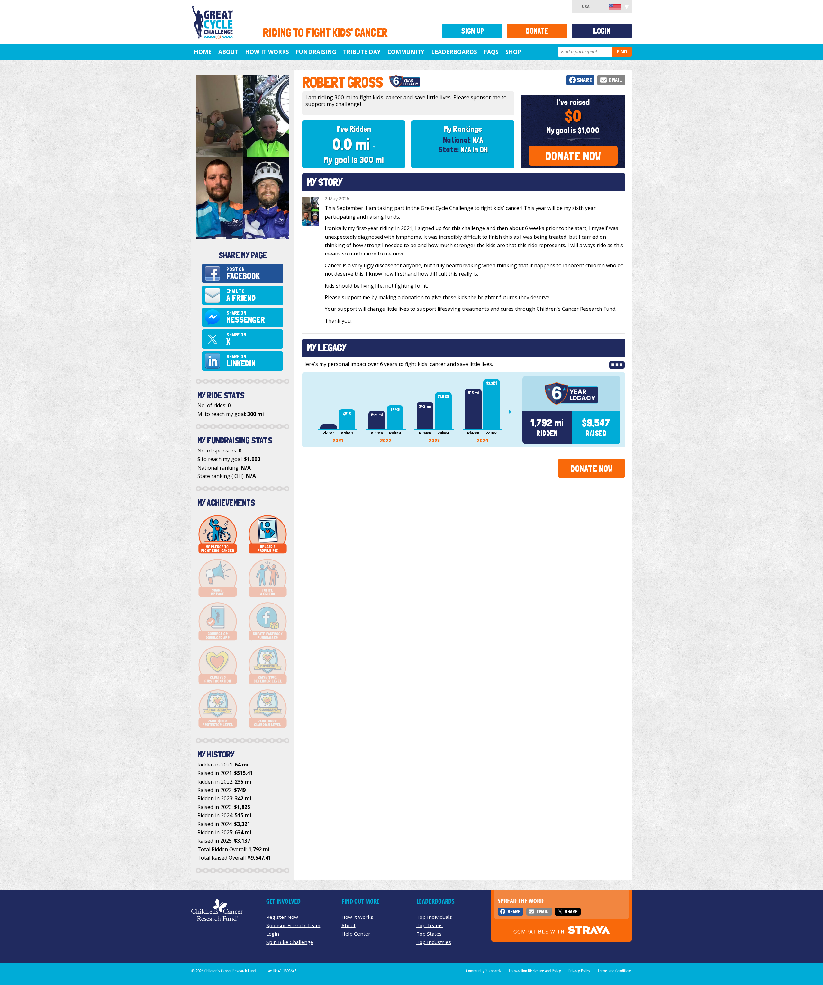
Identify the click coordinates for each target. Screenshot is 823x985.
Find (622, 52)
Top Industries (433, 942)
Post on (243, 273)
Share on (245, 317)
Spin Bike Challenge (289, 942)
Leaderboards (454, 52)
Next (513, 412)
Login (601, 31)
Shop (513, 52)
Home (203, 52)
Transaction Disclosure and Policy (535, 971)
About (228, 52)
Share (584, 80)
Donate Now (573, 156)
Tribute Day (362, 52)
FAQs (491, 52)
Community (405, 52)
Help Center (355, 933)
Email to (241, 295)
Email (615, 80)
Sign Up (472, 31)
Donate (537, 31)
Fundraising (316, 52)
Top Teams (429, 925)
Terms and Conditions (615, 971)
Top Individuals (434, 917)
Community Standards (483, 971)
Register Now (282, 917)
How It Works (267, 52)
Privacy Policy (579, 971)
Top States (429, 933)
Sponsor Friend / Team (293, 925)
